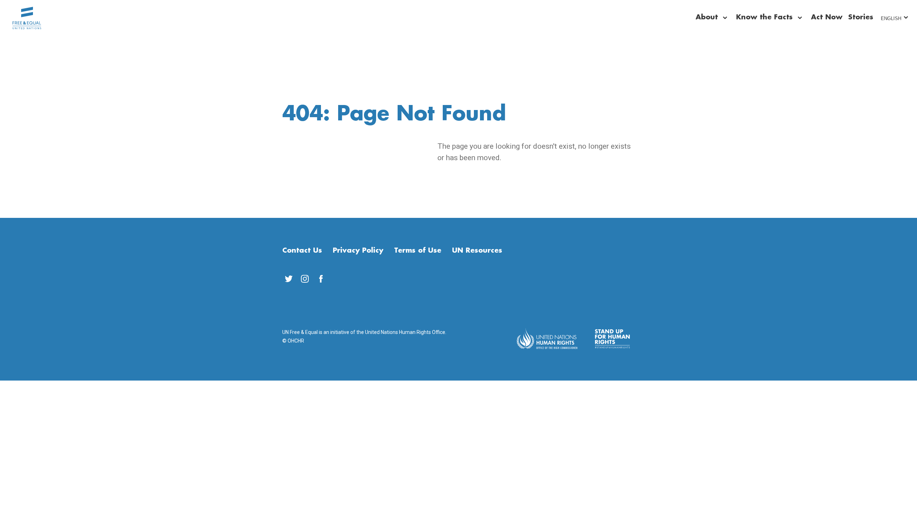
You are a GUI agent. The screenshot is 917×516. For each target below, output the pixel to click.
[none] (725, 18)
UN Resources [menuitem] (477, 250)
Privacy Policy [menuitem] (358, 250)
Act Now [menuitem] (826, 17)
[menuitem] (288, 279)
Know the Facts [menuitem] (764, 17)
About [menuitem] (707, 17)
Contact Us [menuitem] (302, 250)
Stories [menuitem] (860, 17)
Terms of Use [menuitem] (417, 250)
